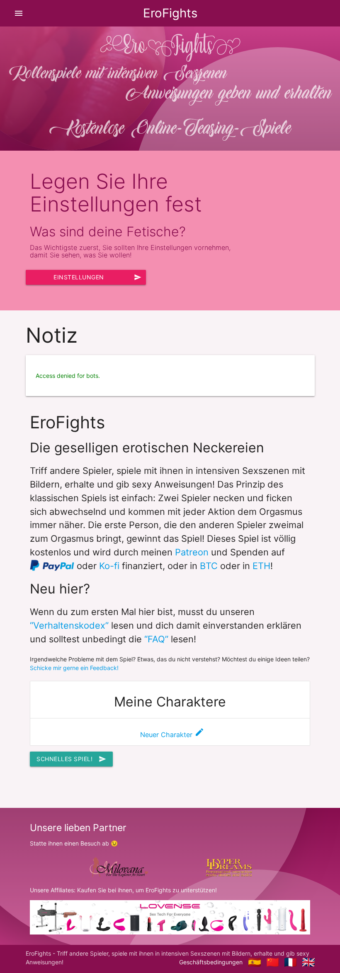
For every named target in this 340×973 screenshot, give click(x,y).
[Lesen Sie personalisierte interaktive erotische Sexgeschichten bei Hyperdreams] (229, 866)
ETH (261, 565)
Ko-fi (109, 565)
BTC (209, 565)
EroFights (170, 13)
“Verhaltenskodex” (69, 625)
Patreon (192, 552)
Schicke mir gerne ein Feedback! (74, 667)
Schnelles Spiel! (71, 759)
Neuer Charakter (172, 734)
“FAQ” (156, 639)
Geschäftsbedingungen (211, 962)
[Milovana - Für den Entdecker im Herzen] (117, 866)
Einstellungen (97, 277)
